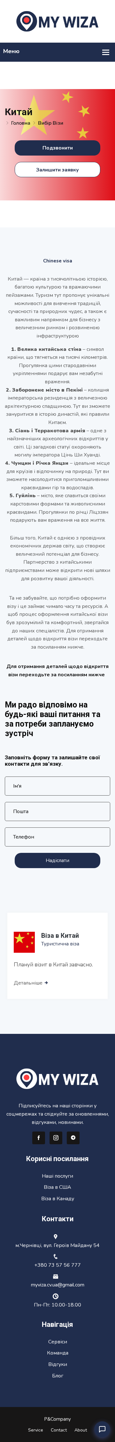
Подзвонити (57, 147)
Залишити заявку (57, 169)
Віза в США (57, 1187)
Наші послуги (57, 1176)
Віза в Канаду (57, 1198)
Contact (59, 1430)
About (80, 1430)
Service (35, 1430)
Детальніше (29, 982)
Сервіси (57, 1341)
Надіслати (57, 860)
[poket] (57, 21)
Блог (57, 1375)
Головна (20, 123)
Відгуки (57, 1364)
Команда (57, 1352)
